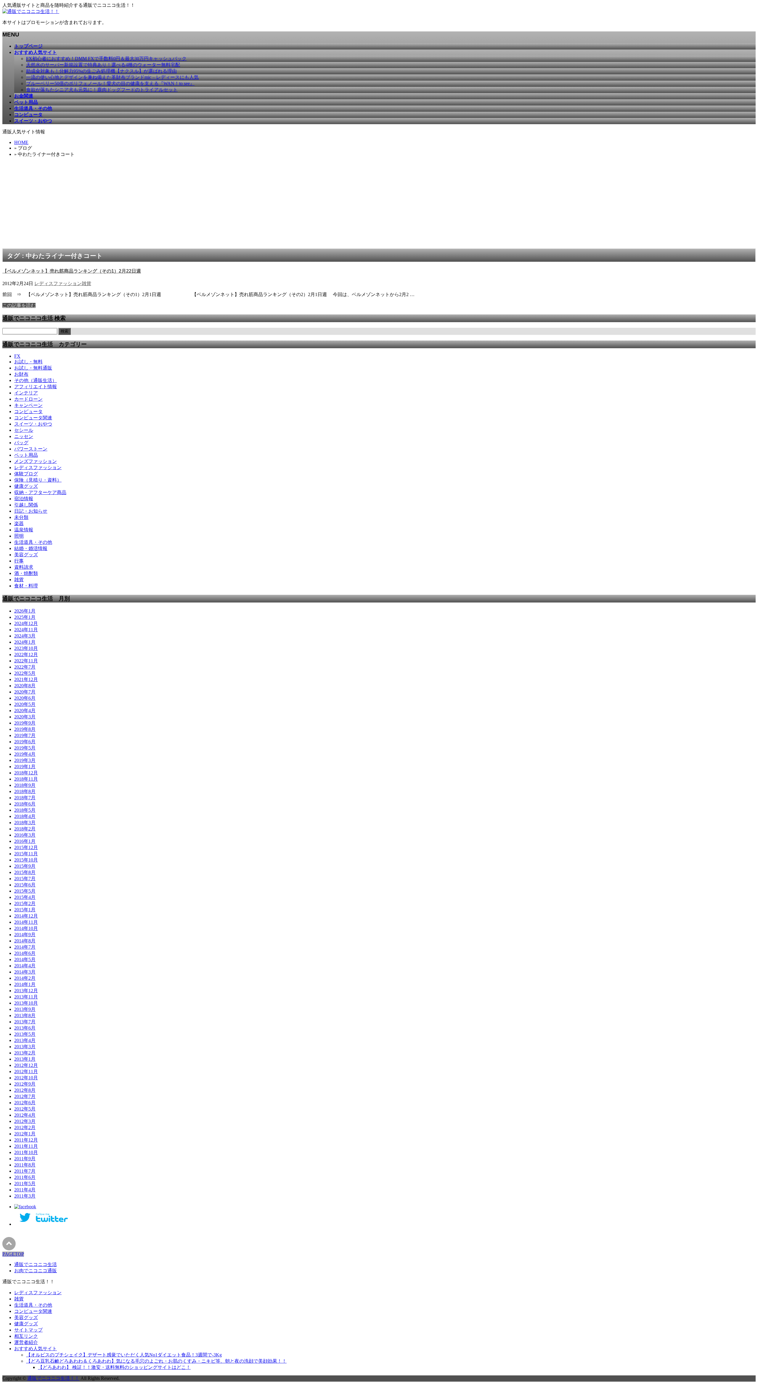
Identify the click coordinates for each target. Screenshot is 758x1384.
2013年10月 (26, 1003)
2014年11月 (26, 922)
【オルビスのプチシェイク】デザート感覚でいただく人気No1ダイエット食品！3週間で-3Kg (124, 1354)
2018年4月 (25, 816)
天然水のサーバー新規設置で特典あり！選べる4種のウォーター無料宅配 (103, 64)
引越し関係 (26, 504)
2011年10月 (26, 1152)
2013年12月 (26, 990)
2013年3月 (25, 1046)
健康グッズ (26, 486)
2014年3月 (25, 971)
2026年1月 (25, 610)
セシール (23, 430)
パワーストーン (30, 448)
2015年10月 (26, 859)
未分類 (21, 517)
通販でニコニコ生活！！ (53, 1378)
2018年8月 (25, 791)
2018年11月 (26, 779)
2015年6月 (25, 884)
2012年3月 (25, 1121)
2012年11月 (26, 1071)
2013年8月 (25, 1015)
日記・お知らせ (30, 511)
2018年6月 (25, 803)
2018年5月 (25, 810)
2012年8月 (25, 1090)
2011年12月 (26, 1139)
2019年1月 (25, 766)
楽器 (19, 523)
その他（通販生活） (35, 380)
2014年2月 (25, 978)
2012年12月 (26, 1065)
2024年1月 (25, 642)
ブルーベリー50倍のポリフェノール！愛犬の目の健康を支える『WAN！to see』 (110, 83)
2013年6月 (25, 1027)
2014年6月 (25, 953)
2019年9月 (25, 722)
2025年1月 (25, 617)
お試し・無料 (28, 361)
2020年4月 (25, 710)
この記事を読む (19, 305)
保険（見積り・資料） (38, 479)
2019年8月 (25, 729)
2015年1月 (25, 909)
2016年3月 (25, 835)
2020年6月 (25, 698)
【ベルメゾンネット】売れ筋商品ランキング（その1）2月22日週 (71, 271)
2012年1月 (25, 1133)
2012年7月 (25, 1096)
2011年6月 (25, 1177)
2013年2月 (25, 1052)
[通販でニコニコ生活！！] (30, 11)
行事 (19, 560)
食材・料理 (26, 585)
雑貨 (86, 283)
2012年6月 (25, 1102)
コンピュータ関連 (33, 417)
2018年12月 (26, 772)
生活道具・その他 (33, 542)
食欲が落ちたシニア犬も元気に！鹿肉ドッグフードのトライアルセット (102, 89)
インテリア (26, 392)
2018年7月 (25, 797)
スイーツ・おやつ (33, 423)
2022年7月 (25, 666)
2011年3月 (25, 1195)
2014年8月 (25, 940)
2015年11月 (26, 853)
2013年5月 (25, 1034)
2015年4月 (25, 897)
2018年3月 (25, 822)
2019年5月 (25, 747)
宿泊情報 (23, 498)
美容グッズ (26, 554)
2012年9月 (25, 1083)
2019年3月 (25, 760)
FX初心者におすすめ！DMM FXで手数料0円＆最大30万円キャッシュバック (106, 58)
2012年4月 (25, 1115)
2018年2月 (25, 828)
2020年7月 (25, 691)
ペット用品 (26, 455)
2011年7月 (25, 1171)
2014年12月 (26, 915)
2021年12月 (26, 679)
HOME (21, 142)
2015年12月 (26, 847)
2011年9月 (25, 1158)
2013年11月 (26, 996)
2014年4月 (25, 965)
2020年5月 (25, 704)
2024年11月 (26, 629)
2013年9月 (25, 1009)
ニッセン (23, 436)
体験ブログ (26, 473)
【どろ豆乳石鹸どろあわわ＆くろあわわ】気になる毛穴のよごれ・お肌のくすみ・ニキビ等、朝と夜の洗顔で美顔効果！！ (156, 1361)
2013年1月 (25, 1059)
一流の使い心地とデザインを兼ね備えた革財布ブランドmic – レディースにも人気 (112, 77)
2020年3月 (25, 716)
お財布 (21, 374)
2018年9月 (25, 785)
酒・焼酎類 (26, 573)
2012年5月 (25, 1108)
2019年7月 (25, 735)
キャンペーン (28, 405)
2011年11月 (26, 1146)
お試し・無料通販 (33, 367)
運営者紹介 (26, 1342)
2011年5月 (25, 1183)
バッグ (21, 442)
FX (17, 356)
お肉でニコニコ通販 (35, 1270)
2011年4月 (25, 1189)
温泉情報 (23, 529)
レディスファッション (58, 283)
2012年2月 (25, 1127)
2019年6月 (25, 741)
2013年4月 (25, 1040)
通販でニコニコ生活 (35, 1264)
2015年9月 (25, 866)
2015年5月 (25, 891)
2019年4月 (25, 754)
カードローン (28, 399)
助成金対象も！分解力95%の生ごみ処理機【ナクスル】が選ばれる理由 (101, 70)
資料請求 (23, 567)
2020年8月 (25, 685)
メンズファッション (35, 461)
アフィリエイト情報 (35, 386)
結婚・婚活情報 (30, 548)
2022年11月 (26, 660)
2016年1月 (25, 841)
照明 (19, 535)
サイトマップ (28, 1329)
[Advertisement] (379, 203)
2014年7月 (25, 947)
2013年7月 (25, 1021)
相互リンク (26, 1336)
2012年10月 (26, 1077)
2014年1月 (25, 984)
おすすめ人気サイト (35, 1348)
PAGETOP (13, 1254)
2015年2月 (25, 903)
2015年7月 (25, 878)
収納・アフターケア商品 (40, 492)
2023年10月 (26, 648)
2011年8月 (25, 1164)
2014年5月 (25, 959)
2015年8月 (25, 872)
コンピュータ (28, 411)
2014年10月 (26, 928)
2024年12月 (26, 623)
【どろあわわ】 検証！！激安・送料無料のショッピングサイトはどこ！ (114, 1367)
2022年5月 (25, 673)
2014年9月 (25, 934)
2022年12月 (26, 654)
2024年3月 (25, 635)
